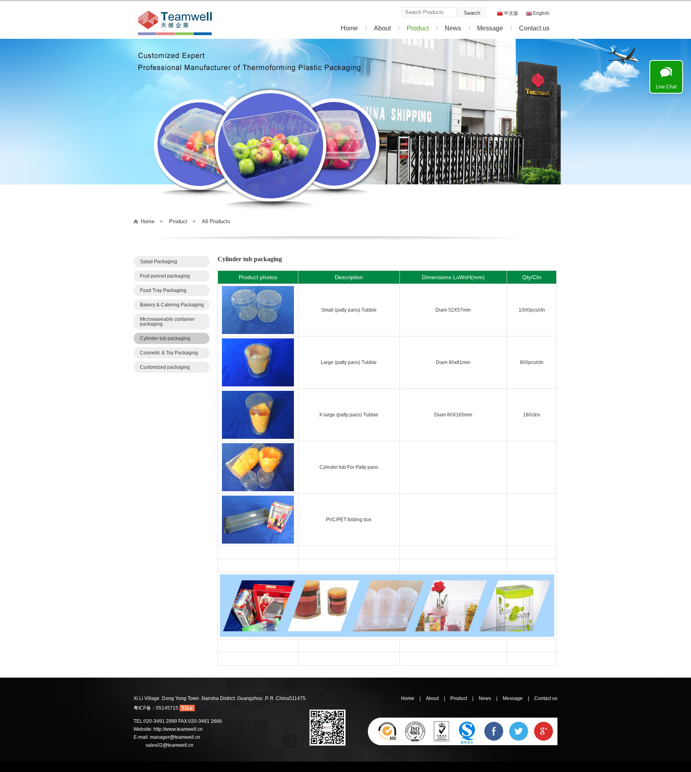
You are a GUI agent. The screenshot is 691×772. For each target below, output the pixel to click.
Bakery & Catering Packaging (172, 305)
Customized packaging (165, 367)
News (453, 28)
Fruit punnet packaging (165, 276)
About (382, 28)
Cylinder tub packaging (165, 338)
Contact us (534, 28)
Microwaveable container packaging (167, 321)
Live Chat (666, 87)
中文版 (511, 13)
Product (418, 28)
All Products (216, 221)
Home (349, 28)
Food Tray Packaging (163, 290)
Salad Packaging (158, 261)
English (541, 13)
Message (490, 28)
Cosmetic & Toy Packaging (169, 353)
